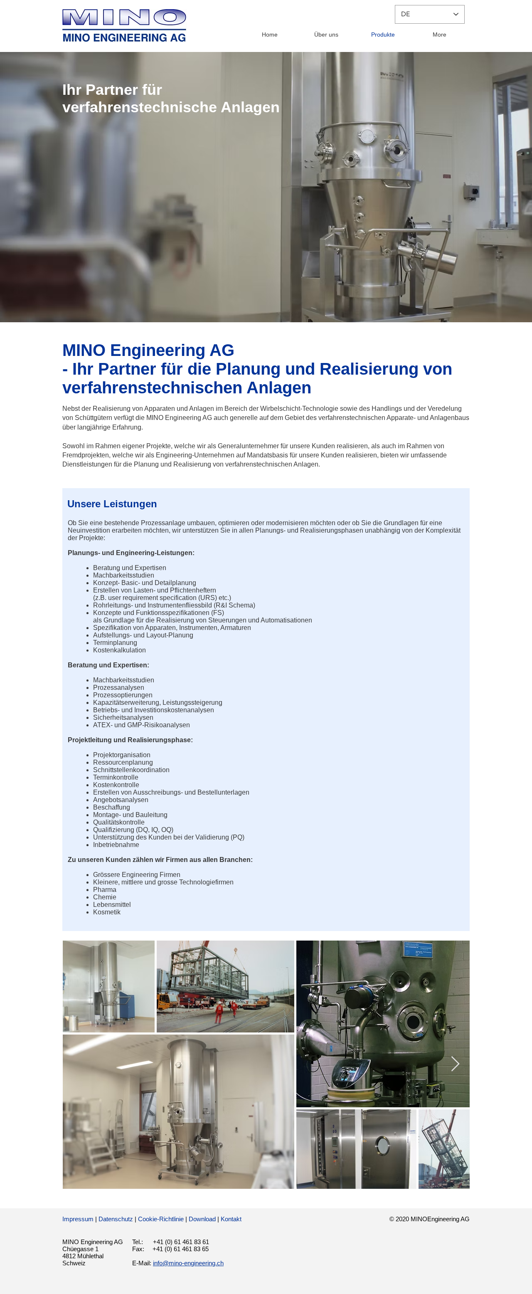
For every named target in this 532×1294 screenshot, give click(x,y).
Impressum (78, 1218)
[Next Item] (455, 1064)
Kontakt (231, 1218)
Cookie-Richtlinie (161, 1218)
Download (202, 1218)
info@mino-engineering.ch (188, 1263)
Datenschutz (116, 1218)
